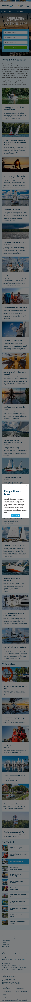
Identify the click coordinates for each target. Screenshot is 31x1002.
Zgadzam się (15, 515)
